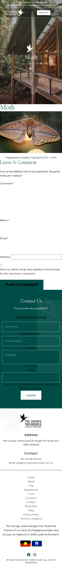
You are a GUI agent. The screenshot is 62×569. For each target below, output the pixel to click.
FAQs (31, 510)
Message (31, 348)
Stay (31, 485)
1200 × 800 (49, 157)
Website (5, 257)
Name (4, 220)
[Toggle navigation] (56, 12)
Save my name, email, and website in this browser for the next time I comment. (30, 271)
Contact (31, 502)
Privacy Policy (31, 514)
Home (31, 477)
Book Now (43, 12)
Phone (31, 370)
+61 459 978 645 (16, 5)
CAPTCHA (31, 366)
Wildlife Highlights (32, 157)
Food (31, 493)
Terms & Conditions (31, 518)
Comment (7, 183)
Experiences (31, 489)
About (31, 481)
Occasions (31, 498)
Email (4, 238)
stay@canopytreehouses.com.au (42, 5)
